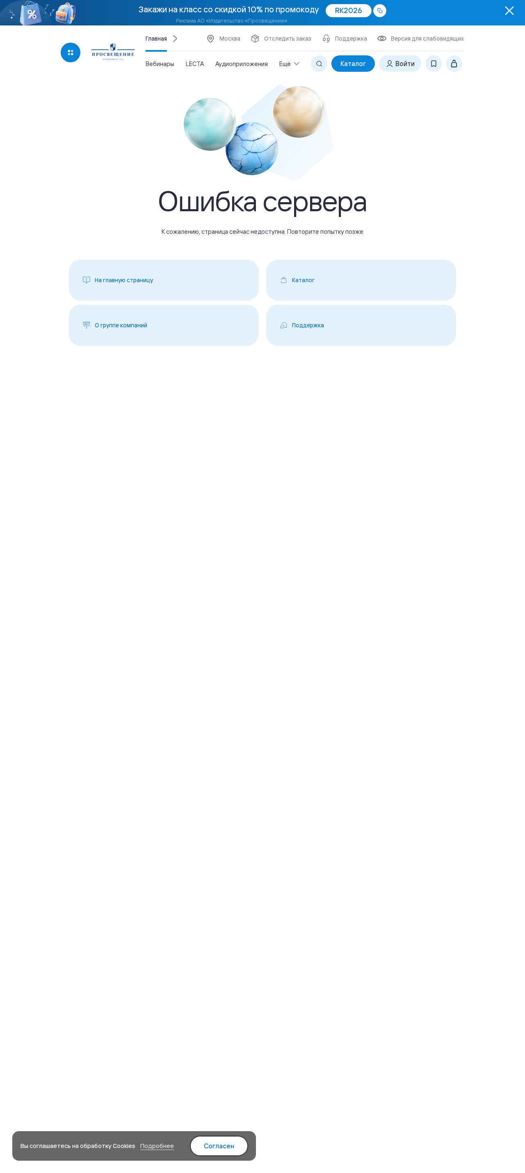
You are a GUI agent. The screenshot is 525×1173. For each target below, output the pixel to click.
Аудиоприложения (241, 64)
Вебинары (160, 64)
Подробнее (157, 1146)
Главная (156, 38)
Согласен (219, 1146)
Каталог (353, 63)
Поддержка (351, 38)
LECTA (195, 64)
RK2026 (348, 10)
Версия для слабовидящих (427, 38)
